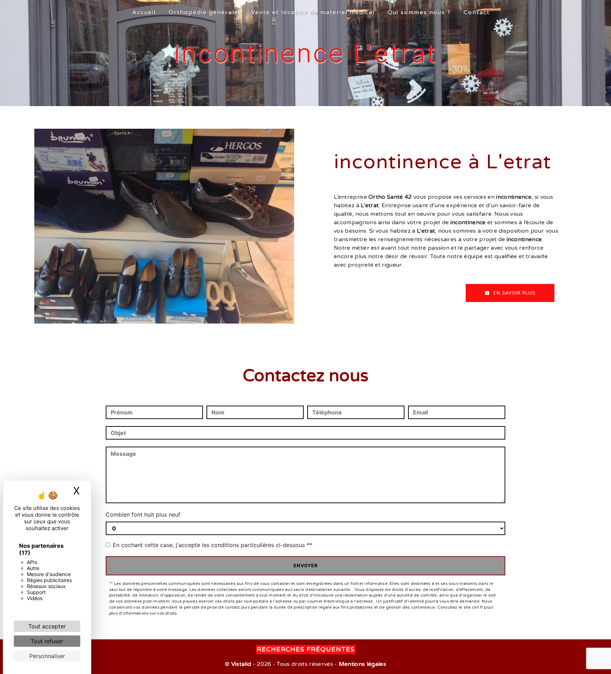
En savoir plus (513, 293)
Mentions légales (361, 664)
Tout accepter (47, 626)
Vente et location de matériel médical (313, 12)
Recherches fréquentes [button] (306, 649)
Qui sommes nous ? (419, 12)
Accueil (144, 12)
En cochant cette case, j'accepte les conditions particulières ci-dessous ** (212, 544)
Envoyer (305, 565)
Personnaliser (47, 656)
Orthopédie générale (203, 12)
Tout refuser (47, 641)
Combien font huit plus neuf (143, 514)
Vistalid (241, 664)
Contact (477, 12)
